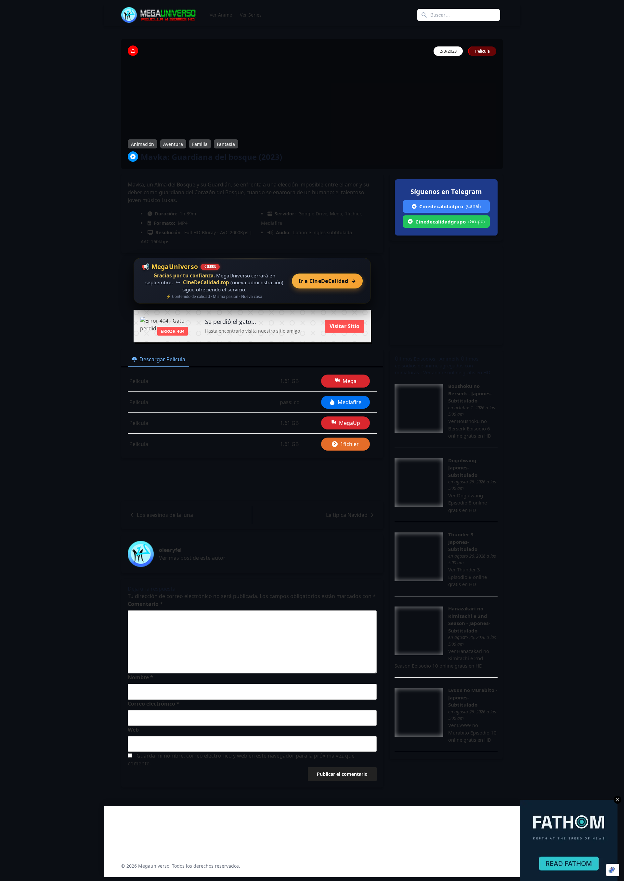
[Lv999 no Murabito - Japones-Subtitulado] (419, 712)
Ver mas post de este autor (192, 557)
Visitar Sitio (344, 326)
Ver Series (251, 15)
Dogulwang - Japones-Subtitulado (463, 467)
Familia (200, 144)
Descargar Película (162, 359)
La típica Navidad (347, 514)
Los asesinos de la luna (165, 514)
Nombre (140, 677)
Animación (142, 144)
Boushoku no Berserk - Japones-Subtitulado (470, 393)
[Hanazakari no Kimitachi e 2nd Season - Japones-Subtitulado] (419, 630)
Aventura (173, 144)
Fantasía (226, 144)
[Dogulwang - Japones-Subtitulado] (419, 482)
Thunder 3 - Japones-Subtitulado (462, 541)
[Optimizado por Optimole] (612, 870)
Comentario (145, 603)
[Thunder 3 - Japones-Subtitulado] (419, 556)
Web (133, 729)
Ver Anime (221, 15)
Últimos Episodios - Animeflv (427, 358)
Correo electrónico (153, 703)
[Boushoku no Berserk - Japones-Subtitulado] (419, 408)
